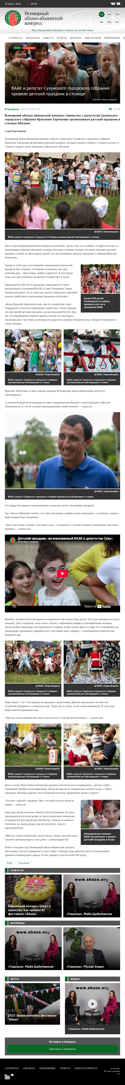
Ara (117, 22)
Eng (109, 14)
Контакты (29, 1068)
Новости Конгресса (86, 1068)
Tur (117, 14)
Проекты (62, 37)
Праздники (29, 48)
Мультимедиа (112, 37)
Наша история (93, 37)
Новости (48, 37)
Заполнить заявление (62, 1048)
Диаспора (75, 37)
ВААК (17, 48)
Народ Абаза (33, 37)
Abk (101, 22)
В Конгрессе (12, 109)
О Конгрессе (15, 37)
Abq (109, 22)
